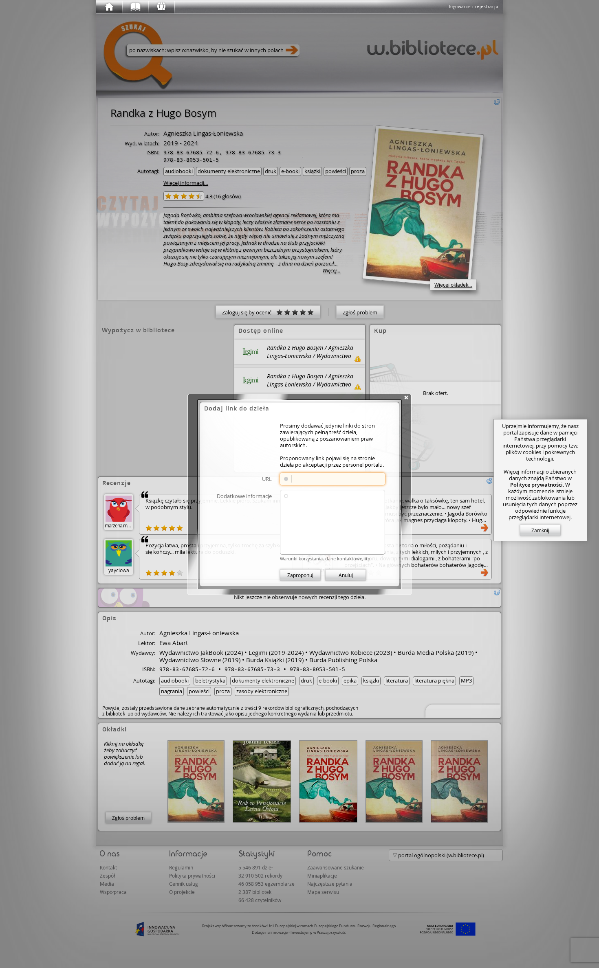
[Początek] (109, 7)
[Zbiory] (135, 7)
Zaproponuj (300, 575)
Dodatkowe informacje (244, 495)
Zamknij (540, 530)
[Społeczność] (161, 7)
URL (267, 478)
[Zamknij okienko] (406, 397)
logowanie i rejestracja (474, 6)
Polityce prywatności (536, 484)
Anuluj (346, 575)
